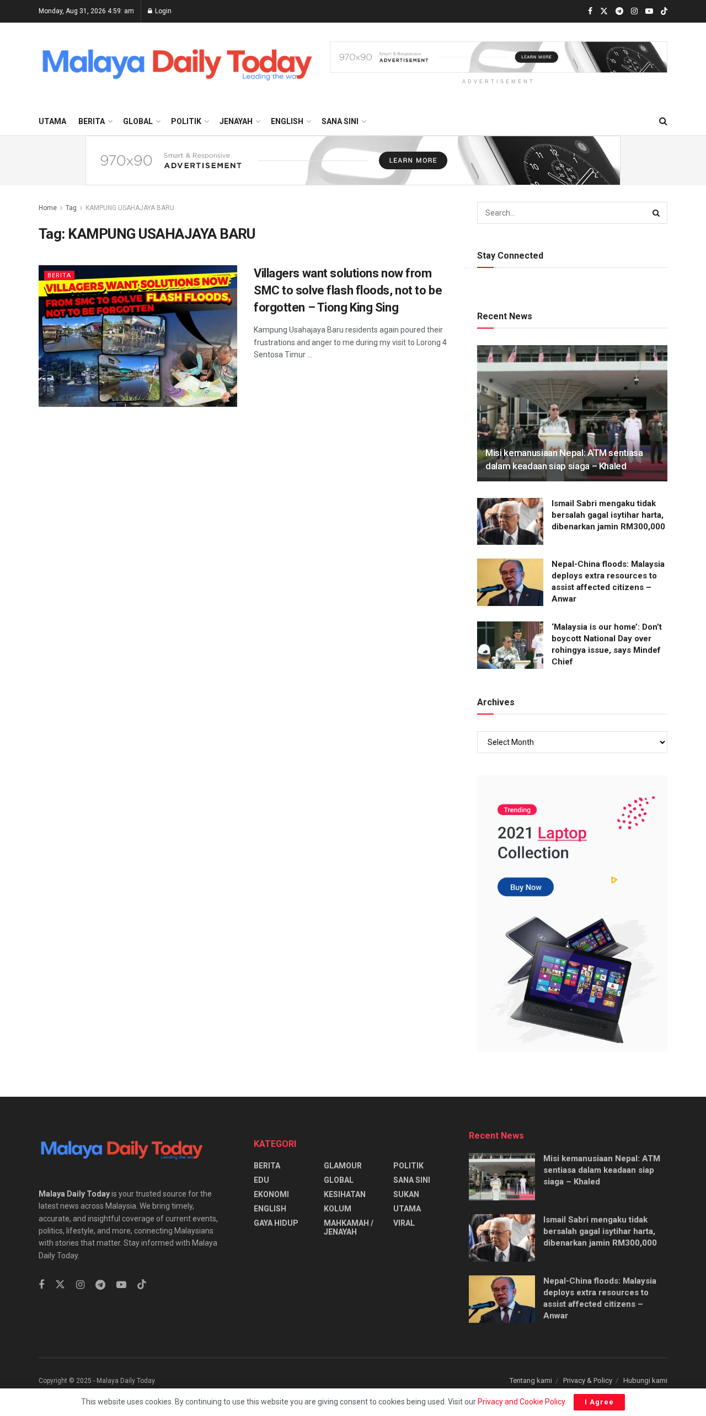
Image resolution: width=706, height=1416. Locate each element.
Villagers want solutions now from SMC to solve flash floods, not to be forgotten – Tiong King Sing (348, 290)
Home (48, 208)
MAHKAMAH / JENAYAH (348, 1227)
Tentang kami (531, 1380)
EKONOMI (271, 1194)
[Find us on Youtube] (649, 11)
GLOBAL (138, 121)
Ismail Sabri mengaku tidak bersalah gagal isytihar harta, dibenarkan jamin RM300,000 (608, 515)
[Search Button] (663, 121)
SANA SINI (340, 121)
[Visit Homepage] (176, 65)
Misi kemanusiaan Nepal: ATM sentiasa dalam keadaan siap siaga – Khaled (601, 1170)
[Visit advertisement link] (498, 57)
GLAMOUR (343, 1165)
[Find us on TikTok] (664, 12)
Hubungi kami (645, 1380)
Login (162, 11)
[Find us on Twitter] (604, 11)
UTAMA (52, 121)
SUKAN (406, 1194)
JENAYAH (236, 121)
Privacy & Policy (587, 1380)
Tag (71, 208)
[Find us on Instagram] (634, 11)
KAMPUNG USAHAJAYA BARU (129, 208)
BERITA (91, 121)
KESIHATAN (345, 1194)
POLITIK (186, 121)
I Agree (599, 1402)
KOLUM (337, 1208)
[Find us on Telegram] (619, 11)
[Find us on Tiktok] (141, 1284)
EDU (261, 1180)
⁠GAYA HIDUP (276, 1223)
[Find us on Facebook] (590, 11)
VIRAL (404, 1223)
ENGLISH (287, 121)
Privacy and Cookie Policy (521, 1401)
